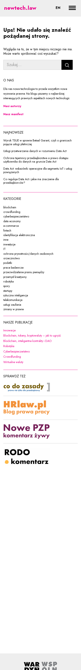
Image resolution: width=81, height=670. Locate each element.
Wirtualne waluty (40, 362)
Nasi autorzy (12, 106)
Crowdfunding (39, 357)
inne (5, 240)
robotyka (8, 281)
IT (4, 249)
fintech (7, 230)
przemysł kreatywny (15, 277)
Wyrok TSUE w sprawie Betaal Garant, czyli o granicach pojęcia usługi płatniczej (37, 142)
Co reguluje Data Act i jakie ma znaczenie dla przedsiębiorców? (31, 181)
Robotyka (35, 346)
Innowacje (36, 330)
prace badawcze (13, 268)
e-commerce (11, 226)
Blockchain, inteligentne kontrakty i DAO (40, 341)
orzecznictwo (11, 258)
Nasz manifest (13, 114)
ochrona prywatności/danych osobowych (28, 254)
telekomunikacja (12, 300)
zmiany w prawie (13, 309)
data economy (12, 221)
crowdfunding (11, 212)
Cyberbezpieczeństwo (40, 352)
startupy (7, 291)
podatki (7, 263)
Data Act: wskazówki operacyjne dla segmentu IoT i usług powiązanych (37, 170)
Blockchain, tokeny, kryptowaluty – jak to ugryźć (40, 336)
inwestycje (9, 244)
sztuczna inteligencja (15, 295)
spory (6, 286)
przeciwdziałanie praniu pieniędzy (23, 272)
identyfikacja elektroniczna (19, 235)
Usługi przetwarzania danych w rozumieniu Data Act (34, 151)
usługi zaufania (12, 305)
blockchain (9, 207)
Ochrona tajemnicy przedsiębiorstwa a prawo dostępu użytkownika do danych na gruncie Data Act (35, 160)
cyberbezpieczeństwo (16, 216)
